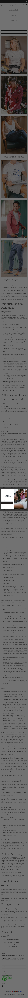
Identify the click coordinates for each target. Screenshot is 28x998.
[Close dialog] (26, 489)
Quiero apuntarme (7, 502)
